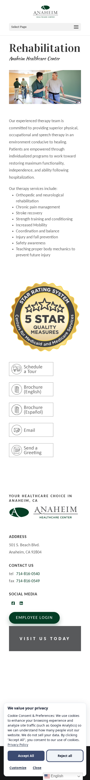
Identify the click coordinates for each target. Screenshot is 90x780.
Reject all (65, 755)
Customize (17, 767)
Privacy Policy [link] (18, 744)
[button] (45, 27)
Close (37, 767)
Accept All (26, 755)
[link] (45, 11)
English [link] (56, 776)
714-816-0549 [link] (28, 581)
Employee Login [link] (34, 618)
